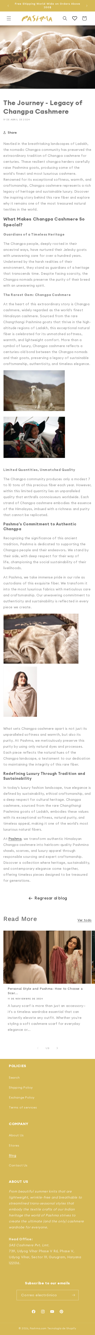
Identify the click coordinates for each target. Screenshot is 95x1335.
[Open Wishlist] (75, 18)
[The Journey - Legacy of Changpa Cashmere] (41, 663)
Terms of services (23, 1107)
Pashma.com (38, 1328)
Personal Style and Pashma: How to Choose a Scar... (45, 991)
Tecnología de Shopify (61, 1328)
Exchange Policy (22, 1097)
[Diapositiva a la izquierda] (38, 1048)
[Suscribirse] (73, 1295)
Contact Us (18, 1165)
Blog (12, 1155)
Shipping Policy (21, 1087)
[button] (9, 18)
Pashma (15, 839)
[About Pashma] (34, 413)
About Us (16, 1135)
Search (14, 1078)
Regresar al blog (50, 898)
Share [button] (12, 132)
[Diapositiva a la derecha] (57, 1048)
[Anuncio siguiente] (87, 6)
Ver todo (85, 920)
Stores (14, 1145)
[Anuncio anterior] (8, 6)
